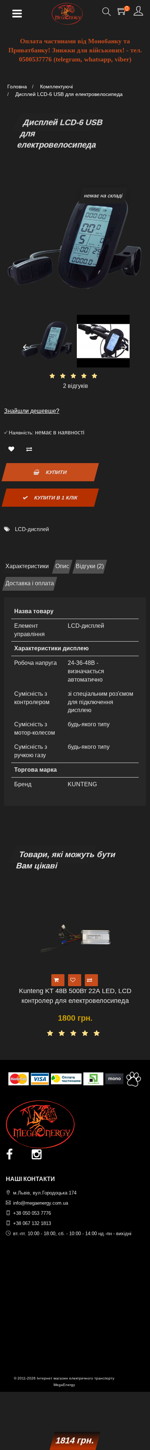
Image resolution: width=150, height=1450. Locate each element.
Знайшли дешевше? (31, 411)
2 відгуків (75, 386)
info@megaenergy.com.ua (40, 1203)
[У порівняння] (31, 449)
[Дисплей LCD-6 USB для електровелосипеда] (46, 341)
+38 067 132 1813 (32, 1223)
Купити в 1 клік (54, 498)
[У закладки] (13, 449)
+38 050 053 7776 (32, 1213)
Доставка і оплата (29, 583)
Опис (62, 566)
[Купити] (57, 980)
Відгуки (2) (90, 566)
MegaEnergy (64, 1385)
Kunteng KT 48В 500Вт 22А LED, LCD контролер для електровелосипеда (75, 995)
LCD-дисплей (32, 529)
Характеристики (27, 566)
